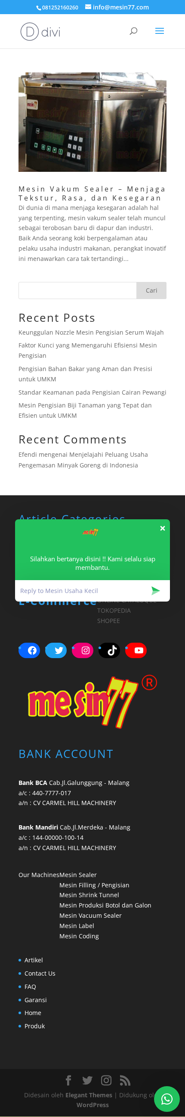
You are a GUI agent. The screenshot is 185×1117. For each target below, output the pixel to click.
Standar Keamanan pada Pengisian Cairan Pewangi (92, 392)
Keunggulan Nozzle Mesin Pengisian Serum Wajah (91, 332)
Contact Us (40, 973)
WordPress (93, 1105)
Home (33, 1013)
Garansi (36, 1000)
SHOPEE (108, 621)
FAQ (30, 986)
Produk (35, 1026)
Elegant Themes (88, 1095)
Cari (151, 290)
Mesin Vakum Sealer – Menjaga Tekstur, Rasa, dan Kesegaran (92, 193)
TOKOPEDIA (114, 610)
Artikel (34, 960)
